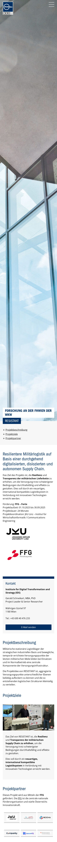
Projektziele (12, 434)
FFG (20, 798)
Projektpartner (13, 438)
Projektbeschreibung (16, 429)
